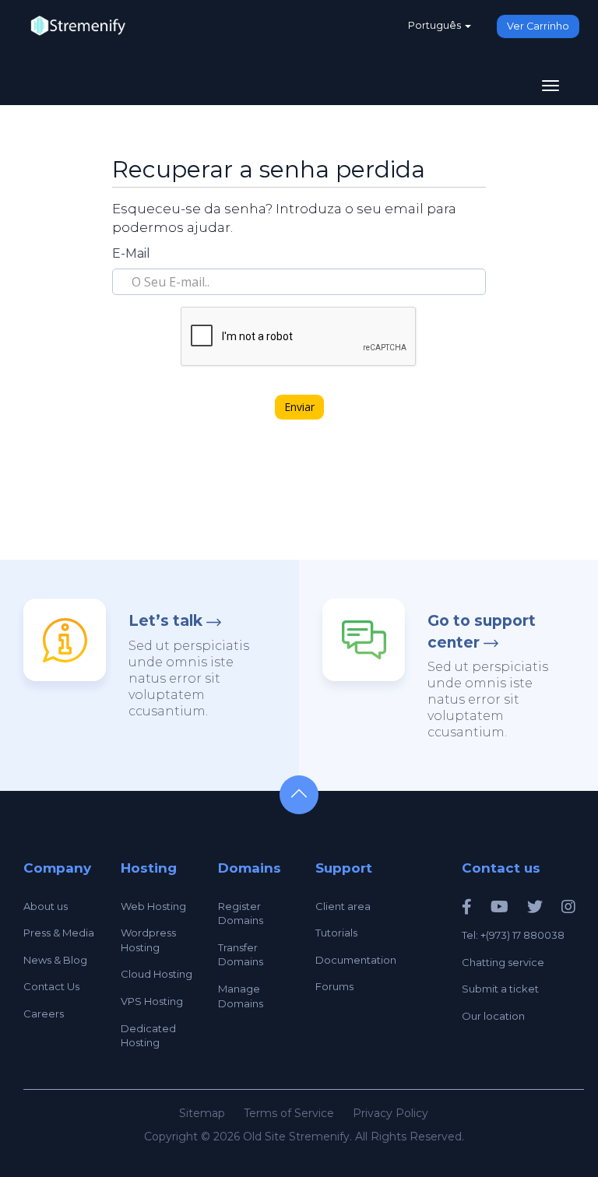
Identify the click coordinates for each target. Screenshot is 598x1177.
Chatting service (503, 962)
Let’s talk (165, 621)
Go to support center (481, 631)
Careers (43, 1013)
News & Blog (55, 960)
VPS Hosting (152, 1001)
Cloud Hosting (156, 974)
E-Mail (131, 253)
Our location (493, 1016)
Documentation (355, 960)
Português (435, 25)
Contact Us (51, 986)
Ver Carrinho (538, 26)
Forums (334, 986)
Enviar (299, 406)
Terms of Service (289, 1113)
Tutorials (336, 932)
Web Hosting (153, 906)
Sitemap (202, 1113)
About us (45, 906)
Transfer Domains (240, 954)
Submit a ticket (500, 988)
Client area (343, 906)
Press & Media (58, 932)
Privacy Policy (390, 1113)
